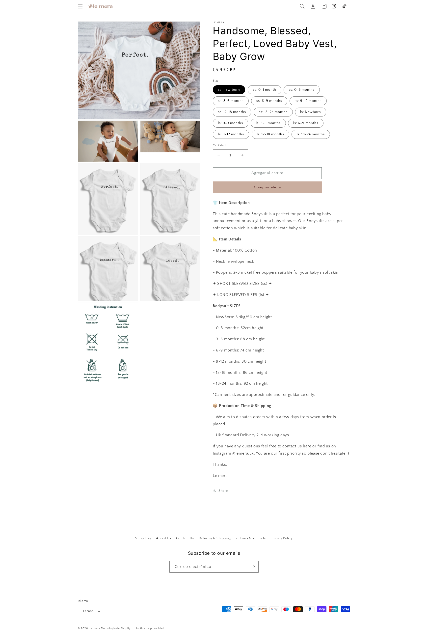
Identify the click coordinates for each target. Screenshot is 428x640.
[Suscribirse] (252, 567)
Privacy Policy (281, 538)
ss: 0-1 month (264, 90)
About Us (163, 538)
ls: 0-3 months (230, 123)
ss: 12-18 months (232, 112)
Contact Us (185, 538)
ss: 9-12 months (308, 101)
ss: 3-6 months (230, 101)
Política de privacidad (149, 628)
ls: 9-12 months (231, 134)
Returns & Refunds (251, 538)
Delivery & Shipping (215, 538)
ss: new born (229, 90)
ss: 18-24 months (273, 112)
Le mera (95, 628)
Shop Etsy (143, 538)
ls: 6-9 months (305, 123)
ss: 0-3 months (302, 90)
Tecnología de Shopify (116, 628)
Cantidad (219, 145)
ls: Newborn (310, 112)
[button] (80, 6)
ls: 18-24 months (311, 134)
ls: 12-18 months (270, 134)
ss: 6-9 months (269, 101)
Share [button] (223, 491)
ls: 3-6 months (268, 123)
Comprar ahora (267, 187)
